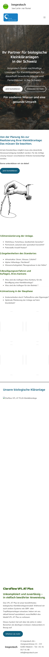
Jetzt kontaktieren (13, 89)
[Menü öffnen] (44, 17)
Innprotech (18, 4)
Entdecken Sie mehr (35, 89)
